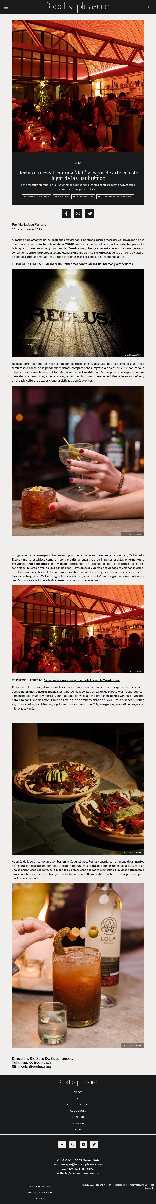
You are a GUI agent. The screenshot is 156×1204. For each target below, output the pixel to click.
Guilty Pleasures (78, 1104)
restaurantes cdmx (83, 196)
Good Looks (78, 1110)
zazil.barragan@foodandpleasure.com (78, 1164)
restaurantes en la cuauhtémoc (115, 196)
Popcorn (78, 1117)
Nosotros (39, 1198)
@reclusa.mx (40, 1066)
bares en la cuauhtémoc (36, 196)
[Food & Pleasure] (78, 6)
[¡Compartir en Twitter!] (89, 213)
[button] (6, 7)
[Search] (150, 7)
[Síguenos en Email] (83, 1144)
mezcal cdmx (61, 196)
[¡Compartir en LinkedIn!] (78, 213)
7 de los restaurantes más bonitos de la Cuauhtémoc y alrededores (88, 264)
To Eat (78, 162)
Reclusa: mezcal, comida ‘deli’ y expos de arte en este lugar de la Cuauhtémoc (78, 175)
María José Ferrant (32, 224)
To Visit (78, 1098)
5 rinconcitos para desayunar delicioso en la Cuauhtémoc (82, 680)
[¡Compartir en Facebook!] (66, 213)
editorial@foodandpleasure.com (78, 1173)
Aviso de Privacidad (39, 1186)
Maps (78, 1129)
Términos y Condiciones (39, 1192)
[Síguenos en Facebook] (62, 1144)
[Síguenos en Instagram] (72, 1144)
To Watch (78, 1123)
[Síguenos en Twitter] (94, 1144)
